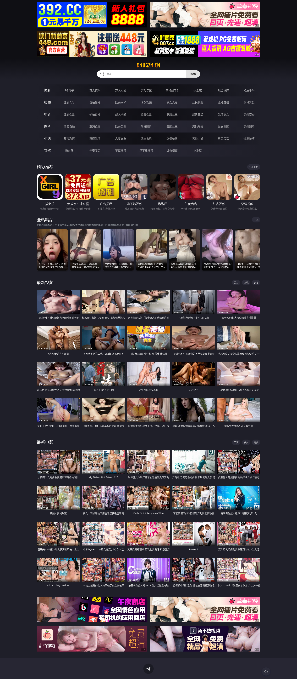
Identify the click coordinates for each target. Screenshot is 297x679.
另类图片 (249, 126)
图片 (47, 126)
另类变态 (249, 114)
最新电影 (45, 442)
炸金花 (198, 90)
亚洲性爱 (69, 114)
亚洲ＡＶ (69, 102)
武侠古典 (146, 138)
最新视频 (45, 282)
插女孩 (69, 150)
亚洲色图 (94, 126)
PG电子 (69, 90)
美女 (236, 282)
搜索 (193, 74)
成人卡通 (120, 114)
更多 (256, 282)
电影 (47, 114)
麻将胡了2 (172, 90)
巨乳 (246, 282)
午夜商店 (94, 150)
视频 (47, 102)
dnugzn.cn (148, 65)
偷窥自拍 (69, 126)
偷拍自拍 (94, 114)
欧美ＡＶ (120, 102)
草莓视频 (120, 150)
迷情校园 (172, 138)
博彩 (47, 90)
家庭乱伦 (94, 138)
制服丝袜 (172, 114)
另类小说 (197, 138)
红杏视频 (172, 150)
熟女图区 (223, 126)
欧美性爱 (146, 114)
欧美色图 (120, 126)
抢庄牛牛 (249, 90)
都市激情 (69, 138)
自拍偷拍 (94, 102)
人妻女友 (120, 138)
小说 (47, 138)
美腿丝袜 (172, 126)
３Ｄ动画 (146, 102)
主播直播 (223, 102)
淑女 (246, 442)
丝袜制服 (197, 102)
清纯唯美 (197, 126)
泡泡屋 (198, 150)
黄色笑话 (223, 138)
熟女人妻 (172, 102)
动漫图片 (146, 126)
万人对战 (120, 90)
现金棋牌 (223, 90)
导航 (47, 150)
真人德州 (94, 90)
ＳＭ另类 (249, 102)
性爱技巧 (249, 138)
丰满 (236, 442)
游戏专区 (146, 90)
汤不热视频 (146, 150)
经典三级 (197, 114)
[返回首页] (266, 671)
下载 (256, 219)
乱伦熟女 (223, 114)
